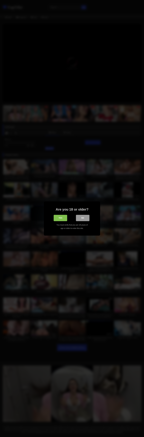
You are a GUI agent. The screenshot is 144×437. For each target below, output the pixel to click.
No (82, 218)
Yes (60, 218)
